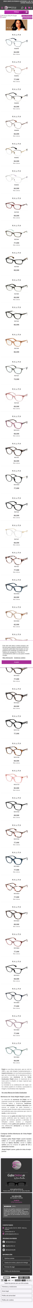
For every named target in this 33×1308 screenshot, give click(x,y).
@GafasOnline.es (11, 1242)
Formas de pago (9, 1267)
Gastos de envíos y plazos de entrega (16, 1262)
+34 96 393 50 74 (10, 1231)
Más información (8, 658)
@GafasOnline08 (10, 1250)
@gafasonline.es (10, 1246)
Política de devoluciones (12, 1271)
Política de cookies (8, 1300)
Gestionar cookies (19, 658)
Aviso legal (5, 1291)
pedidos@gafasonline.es (12, 1234)
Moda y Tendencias (27, 15)
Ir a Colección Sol (27, 18)
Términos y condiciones (9, 1286)
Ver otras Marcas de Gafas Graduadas (14, 1092)
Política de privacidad (8, 1295)
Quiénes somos (9, 1258)
